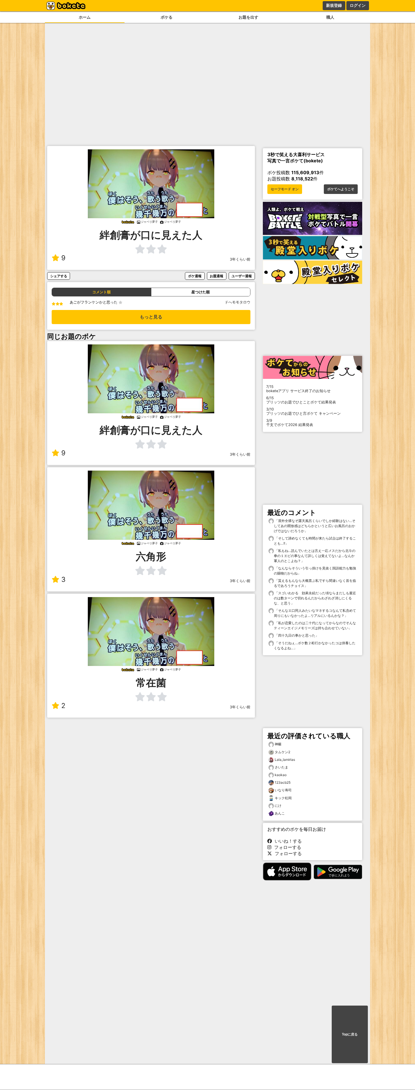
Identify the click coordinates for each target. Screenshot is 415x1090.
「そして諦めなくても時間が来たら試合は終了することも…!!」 (315, 540)
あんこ (280, 813)
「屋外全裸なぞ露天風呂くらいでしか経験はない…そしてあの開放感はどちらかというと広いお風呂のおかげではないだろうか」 (314, 526)
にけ (278, 805)
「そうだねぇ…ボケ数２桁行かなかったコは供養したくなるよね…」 (314, 645)
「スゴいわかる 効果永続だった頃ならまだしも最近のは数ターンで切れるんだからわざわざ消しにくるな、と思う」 (315, 598)
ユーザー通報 (241, 276)
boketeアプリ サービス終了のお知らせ (298, 389)
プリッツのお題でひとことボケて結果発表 (301, 400)
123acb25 (282, 782)
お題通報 (216, 276)
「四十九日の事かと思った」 (296, 635)
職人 (330, 17)
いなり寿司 (283, 790)
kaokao (281, 775)
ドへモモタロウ (237, 302)
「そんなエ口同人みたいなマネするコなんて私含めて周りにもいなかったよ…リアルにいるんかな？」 (315, 613)
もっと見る (151, 316)
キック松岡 (283, 798)
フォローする (286, 847)
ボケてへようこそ (340, 189)
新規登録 (334, 5)
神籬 (278, 744)
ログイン (358, 5)
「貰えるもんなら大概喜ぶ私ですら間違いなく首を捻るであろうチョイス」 (315, 583)
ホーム (85, 17)
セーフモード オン (285, 189)
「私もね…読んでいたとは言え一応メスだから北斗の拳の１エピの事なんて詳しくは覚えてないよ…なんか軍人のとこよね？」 (314, 556)
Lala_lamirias (285, 759)
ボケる (166, 17)
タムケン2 (282, 752)
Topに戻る (350, 1034)
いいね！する (287, 841)
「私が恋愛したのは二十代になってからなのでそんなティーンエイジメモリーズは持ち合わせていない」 (315, 625)
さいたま (281, 767)
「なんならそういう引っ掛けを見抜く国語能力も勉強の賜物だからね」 (315, 570)
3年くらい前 (240, 259)
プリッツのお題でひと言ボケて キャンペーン (303, 411)
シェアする (58, 276)
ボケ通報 (195, 276)
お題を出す (248, 17)
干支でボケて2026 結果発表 (289, 422)
